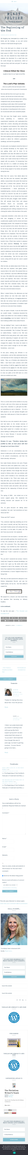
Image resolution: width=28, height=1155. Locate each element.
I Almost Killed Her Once (14, 71)
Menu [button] (15, 1)
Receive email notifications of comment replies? (13, 881)
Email (4, 847)
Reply (6, 707)
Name (4, 838)
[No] (26, 1149)
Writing (10, 1096)
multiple (11, 1095)
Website (5, 855)
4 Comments (19, 625)
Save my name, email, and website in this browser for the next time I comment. (13, 868)
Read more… (9, 951)
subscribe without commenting (10, 887)
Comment (5, 813)
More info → (8, 1105)
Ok (14, 1152)
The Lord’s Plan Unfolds (14, 84)
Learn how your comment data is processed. (13, 903)
